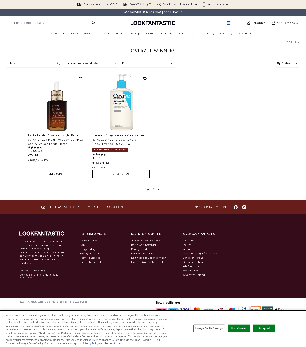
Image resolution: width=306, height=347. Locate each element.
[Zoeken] (93, 23)
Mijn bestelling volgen (92, 262)
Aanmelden (115, 207)
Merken (187, 244)
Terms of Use (112, 343)
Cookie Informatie (142, 253)
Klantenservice (88, 240)
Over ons (188, 240)
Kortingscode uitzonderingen (148, 257)
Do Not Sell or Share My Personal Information (39, 276)
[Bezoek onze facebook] (235, 207)
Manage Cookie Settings (209, 328)
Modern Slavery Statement (147, 262)
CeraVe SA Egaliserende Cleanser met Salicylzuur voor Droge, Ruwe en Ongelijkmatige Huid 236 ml (119, 140)
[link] (256, 22)
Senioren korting (193, 262)
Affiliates (188, 249)
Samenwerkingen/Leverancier (200, 253)
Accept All (264, 328)
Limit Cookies (239, 328)
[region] (153, 328)
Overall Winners (153, 51)
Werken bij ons (192, 270)
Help (82, 244)
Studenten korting (194, 274)
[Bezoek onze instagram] (244, 207)
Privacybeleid (139, 249)
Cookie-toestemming (32, 270)
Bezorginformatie (89, 253)
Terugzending (87, 249)
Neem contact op (90, 257)
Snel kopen (56, 174)
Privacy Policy (91, 343)
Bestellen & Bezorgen (144, 244)
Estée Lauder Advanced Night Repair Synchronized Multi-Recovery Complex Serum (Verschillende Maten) (55, 140)
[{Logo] (153, 23)
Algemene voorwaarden (145, 240)
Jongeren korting (193, 257)
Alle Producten (191, 266)
